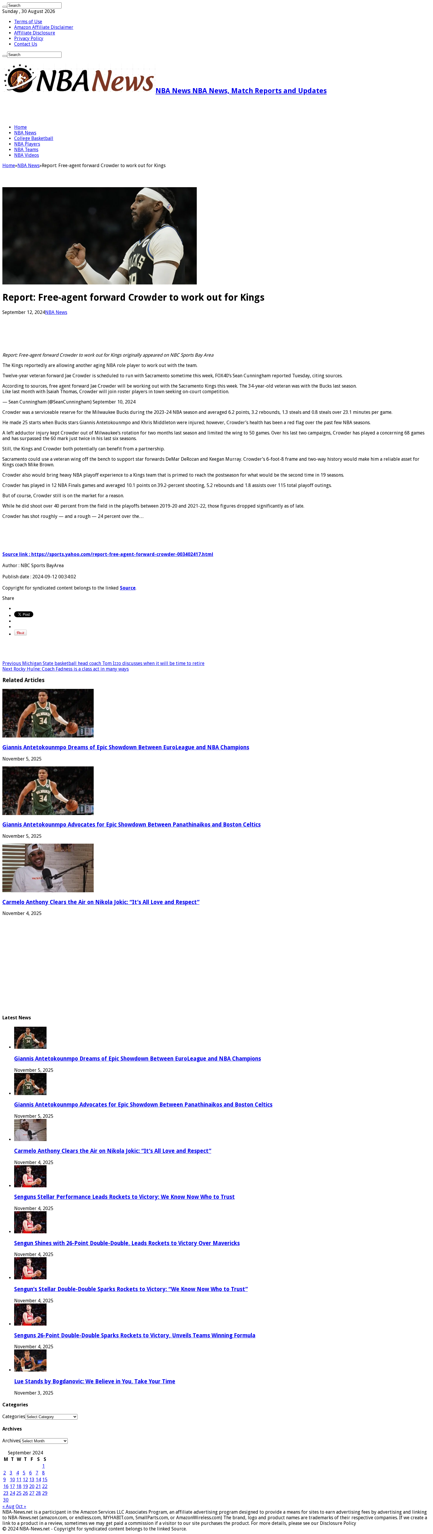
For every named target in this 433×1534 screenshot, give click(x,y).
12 (25, 1479)
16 (6, 1486)
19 (25, 1486)
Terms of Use (28, 21)
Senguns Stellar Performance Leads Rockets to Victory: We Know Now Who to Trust (124, 1197)
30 (6, 1500)
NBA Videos (26, 155)
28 (38, 1493)
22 (44, 1486)
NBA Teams (26, 149)
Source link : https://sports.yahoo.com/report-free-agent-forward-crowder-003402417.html (107, 554)
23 (6, 1493)
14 (38, 1479)
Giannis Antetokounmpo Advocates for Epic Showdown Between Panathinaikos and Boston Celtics (131, 825)
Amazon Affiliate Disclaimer (43, 27)
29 (44, 1493)
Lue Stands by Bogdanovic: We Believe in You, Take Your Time (94, 1381)
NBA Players (27, 144)
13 (31, 1479)
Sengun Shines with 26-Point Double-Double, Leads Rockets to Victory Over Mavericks (127, 1243)
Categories (13, 1416)
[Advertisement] (71, 109)
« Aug (8, 1506)
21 (38, 1486)
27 (31, 1493)
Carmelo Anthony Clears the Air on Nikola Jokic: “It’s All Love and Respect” (100, 902)
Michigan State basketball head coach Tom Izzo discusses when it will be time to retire (103, 663)
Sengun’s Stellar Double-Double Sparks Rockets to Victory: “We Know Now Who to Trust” (131, 1289)
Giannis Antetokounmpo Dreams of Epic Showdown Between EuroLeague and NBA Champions (125, 747)
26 (25, 1493)
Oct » (21, 1506)
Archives (11, 1441)
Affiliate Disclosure (34, 33)
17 (12, 1486)
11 (19, 1479)
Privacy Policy (28, 38)
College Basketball (33, 138)
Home (20, 127)
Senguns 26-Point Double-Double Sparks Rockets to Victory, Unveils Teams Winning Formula (134, 1335)
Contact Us (25, 44)
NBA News (25, 133)
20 (31, 1486)
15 (44, 1479)
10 (12, 1479)
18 (19, 1486)
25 (19, 1493)
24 (12, 1493)
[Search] (4, 7)
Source (127, 588)
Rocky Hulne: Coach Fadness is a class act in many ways (65, 669)
